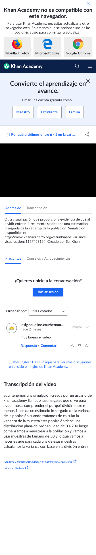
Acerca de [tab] (13, 208)
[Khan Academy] (21, 66)
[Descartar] (88, 3)
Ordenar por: (16, 311)
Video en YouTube (14, 468)
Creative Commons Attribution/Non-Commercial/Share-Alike (38, 461)
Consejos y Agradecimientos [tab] (49, 258)
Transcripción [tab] (36, 208)
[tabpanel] (48, 229)
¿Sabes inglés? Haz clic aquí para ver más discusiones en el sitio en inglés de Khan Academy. (50, 364)
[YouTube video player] (48, 170)
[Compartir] (88, 134)
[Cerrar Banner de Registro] (87, 81)
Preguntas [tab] (13, 258)
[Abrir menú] (89, 66)
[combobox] (48, 311)
